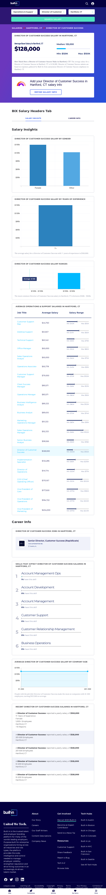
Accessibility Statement (39, 887)
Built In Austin (87, 820)
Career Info (74, 118)
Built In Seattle (87, 859)
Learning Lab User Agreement (25, 887)
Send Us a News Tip (66, 833)
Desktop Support (25, 332)
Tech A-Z (61, 863)
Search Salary (53, 19)
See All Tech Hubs (89, 864)
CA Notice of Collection (97, 887)
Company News (39, 841)
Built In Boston (88, 825)
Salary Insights (33, 118)
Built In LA (85, 841)
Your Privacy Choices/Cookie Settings (82, 888)
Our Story (36, 820)
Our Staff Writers (39, 830)
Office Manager (24, 348)
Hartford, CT (34, 28)
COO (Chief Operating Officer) (25, 480)
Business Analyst (24, 412)
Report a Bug (63, 858)
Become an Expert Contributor (65, 826)
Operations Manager (26, 394)
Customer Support (65, 847)
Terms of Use (68, 887)
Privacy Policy (60, 887)
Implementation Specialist (24, 461)
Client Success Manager (23, 385)
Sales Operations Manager (24, 431)
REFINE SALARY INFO (46, 92)
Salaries (17, 28)
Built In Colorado (88, 836)
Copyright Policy (51, 887)
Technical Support (25, 340)
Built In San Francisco (86, 852)
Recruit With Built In (66, 820)
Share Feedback (64, 852)
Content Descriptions (41, 836)
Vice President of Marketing (25, 510)
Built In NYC (86, 846)
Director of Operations (22, 470)
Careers (35, 825)
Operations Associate (26, 366)
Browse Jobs (63, 868)
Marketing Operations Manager (26, 421)
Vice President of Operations (25, 500)
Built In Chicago (88, 830)
